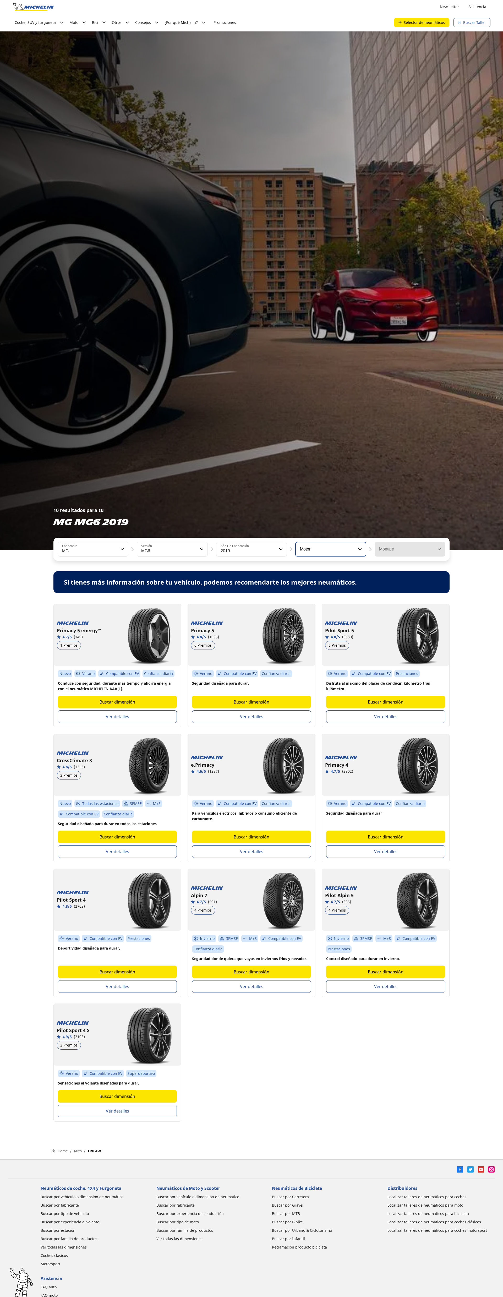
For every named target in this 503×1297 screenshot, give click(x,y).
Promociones (225, 22)
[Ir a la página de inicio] (33, 7)
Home (63, 1150)
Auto (78, 1150)
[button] (122, 549)
